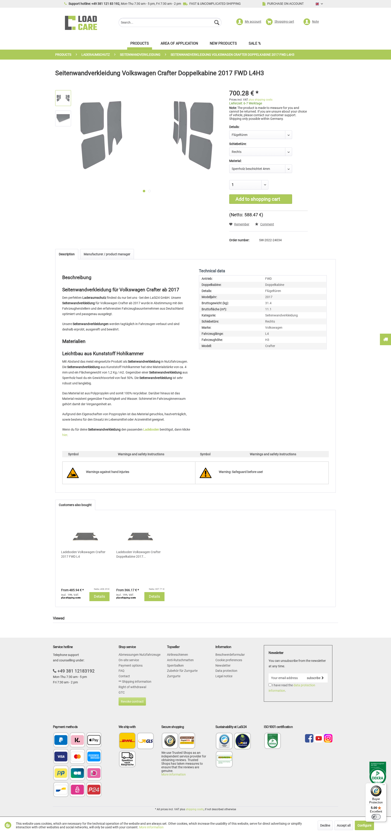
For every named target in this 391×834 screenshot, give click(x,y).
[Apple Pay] (94, 740)
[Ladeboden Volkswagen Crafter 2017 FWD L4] (85, 531)
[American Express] (94, 757)
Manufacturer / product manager (107, 254)
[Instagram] (328, 738)
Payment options (131, 665)
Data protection (226, 671)
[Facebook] (309, 738)
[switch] (376, 817)
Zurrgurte (173, 676)
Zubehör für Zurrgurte (182, 671)
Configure (364, 825)
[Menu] (383, 785)
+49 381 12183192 (76, 671)
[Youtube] (319, 738)
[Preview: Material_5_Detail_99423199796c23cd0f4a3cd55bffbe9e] (63, 118)
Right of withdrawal (132, 687)
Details (99, 596)
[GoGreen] (224, 767)
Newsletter (223, 665)
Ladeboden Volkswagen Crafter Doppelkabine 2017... (138, 554)
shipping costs (195, 809)
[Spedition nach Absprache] (127, 759)
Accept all (343, 825)
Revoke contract (132, 701)
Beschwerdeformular (230, 654)
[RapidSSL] (187, 741)
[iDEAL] (94, 773)
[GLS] (145, 741)
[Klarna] (77, 740)
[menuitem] (170, 23)
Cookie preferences (228, 660)
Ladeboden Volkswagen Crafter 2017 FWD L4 (83, 554)
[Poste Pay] (61, 773)
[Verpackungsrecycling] (224, 748)
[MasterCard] (77, 757)
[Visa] (61, 757)
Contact (124, 676)
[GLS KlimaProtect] (242, 748)
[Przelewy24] (94, 790)
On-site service (129, 660)
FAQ (121, 671)
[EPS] (77, 790)
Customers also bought (75, 505)
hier (64, 435)
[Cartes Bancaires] (77, 773)
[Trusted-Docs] (170, 741)
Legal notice (223, 676)
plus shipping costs (260, 99)
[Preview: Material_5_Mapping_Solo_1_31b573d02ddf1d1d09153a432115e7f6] (63, 98)
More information (173, 774)
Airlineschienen (177, 654)
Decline (325, 825)
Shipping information (136, 681)
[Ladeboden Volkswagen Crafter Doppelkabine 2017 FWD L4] (140, 531)
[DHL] (127, 741)
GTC (122, 692)
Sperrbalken (175, 665)
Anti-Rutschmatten (180, 660)
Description (67, 254)
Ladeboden (151, 429)
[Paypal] (61, 740)
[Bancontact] (61, 790)
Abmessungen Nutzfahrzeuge (139, 654)
